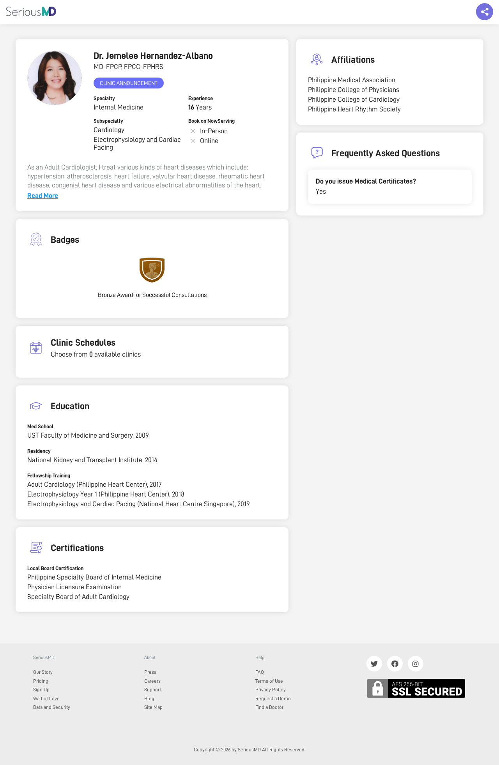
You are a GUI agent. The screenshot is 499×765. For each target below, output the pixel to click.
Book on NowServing (211, 121)
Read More (42, 195)
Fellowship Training (48, 475)
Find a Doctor (269, 707)
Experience (200, 98)
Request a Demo (273, 698)
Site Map (153, 707)
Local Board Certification (55, 568)
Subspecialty (108, 121)
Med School (40, 426)
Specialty (104, 98)
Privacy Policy (270, 689)
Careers (152, 681)
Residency (39, 451)
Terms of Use (269, 681)
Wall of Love (46, 698)
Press (150, 672)
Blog (149, 698)
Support (152, 689)
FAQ (259, 672)
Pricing (40, 681)
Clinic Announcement (128, 83)
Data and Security (51, 707)
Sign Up (41, 689)
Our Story (43, 672)
